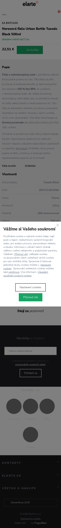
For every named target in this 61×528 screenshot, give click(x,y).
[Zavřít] (57, 225)
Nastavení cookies (30, 287)
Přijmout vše (21, 254)
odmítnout (13, 272)
